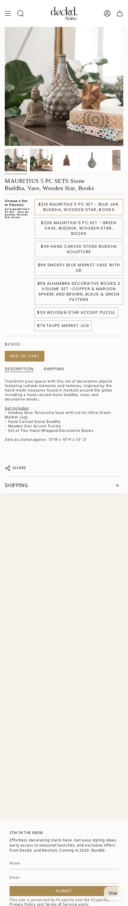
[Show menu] (8, 13)
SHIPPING (16, 485)
